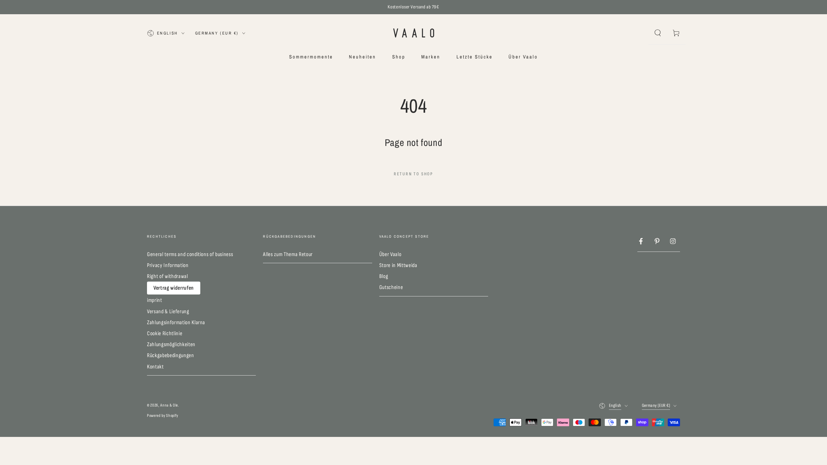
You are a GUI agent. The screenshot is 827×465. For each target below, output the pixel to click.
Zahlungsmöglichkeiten (171, 344)
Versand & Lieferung (168, 311)
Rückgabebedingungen (170, 355)
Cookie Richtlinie (164, 333)
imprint (154, 300)
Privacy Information (168, 265)
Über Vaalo (390, 254)
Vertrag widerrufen (173, 287)
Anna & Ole (169, 405)
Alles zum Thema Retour (288, 254)
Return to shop (413, 174)
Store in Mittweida (398, 265)
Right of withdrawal (167, 276)
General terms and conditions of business (190, 254)
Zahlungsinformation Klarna (176, 322)
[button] (657, 33)
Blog (383, 276)
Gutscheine (391, 287)
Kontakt (155, 366)
